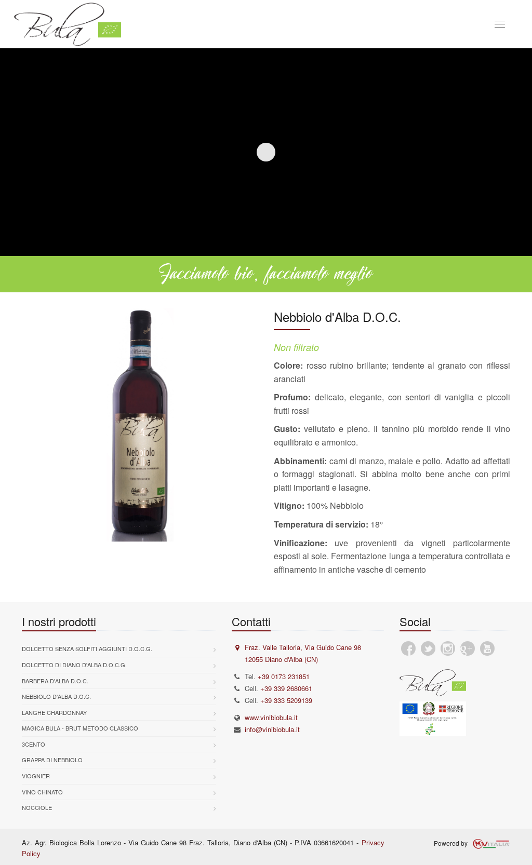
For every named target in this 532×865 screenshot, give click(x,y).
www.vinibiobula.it (271, 717)
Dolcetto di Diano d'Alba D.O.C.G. (74, 664)
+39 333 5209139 (286, 700)
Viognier (36, 776)
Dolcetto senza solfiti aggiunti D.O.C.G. (87, 648)
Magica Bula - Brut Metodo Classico (80, 728)
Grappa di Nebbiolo (52, 759)
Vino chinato (42, 792)
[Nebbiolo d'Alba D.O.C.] (140, 425)
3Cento (33, 744)
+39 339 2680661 (286, 688)
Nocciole (37, 807)
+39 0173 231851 (284, 676)
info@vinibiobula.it (272, 729)
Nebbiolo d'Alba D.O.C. (56, 696)
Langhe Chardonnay (54, 712)
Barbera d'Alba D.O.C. (55, 681)
